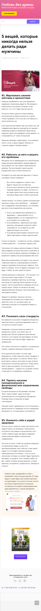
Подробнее (21, 556)
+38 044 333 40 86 (27, 588)
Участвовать (9, 13)
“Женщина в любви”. (13, 491)
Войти (32, 21)
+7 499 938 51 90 (10, 588)
